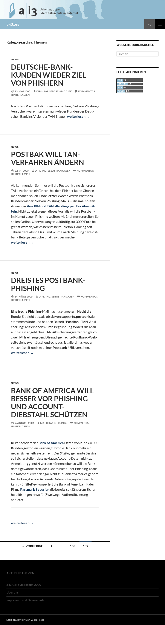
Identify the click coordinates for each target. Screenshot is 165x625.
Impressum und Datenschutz (25, 600)
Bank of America (51, 443)
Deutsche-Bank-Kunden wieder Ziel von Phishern (48, 75)
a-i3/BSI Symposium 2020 (23, 584)
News (14, 59)
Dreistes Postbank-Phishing (48, 284)
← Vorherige (32, 546)
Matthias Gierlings (53, 422)
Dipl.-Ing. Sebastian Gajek (54, 91)
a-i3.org (12, 24)
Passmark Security (34, 489)
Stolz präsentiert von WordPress (25, 619)
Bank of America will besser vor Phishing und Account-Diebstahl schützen (52, 402)
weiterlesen (78, 116)
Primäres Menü (160, 24)
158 (72, 546)
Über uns (12, 592)
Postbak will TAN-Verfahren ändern (47, 158)
